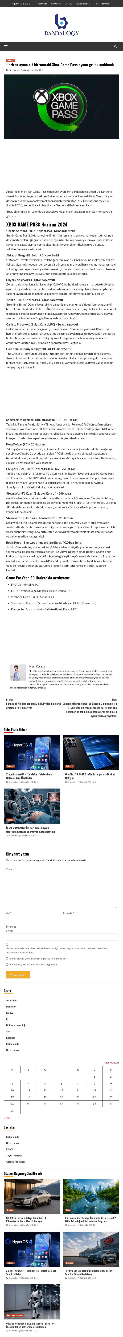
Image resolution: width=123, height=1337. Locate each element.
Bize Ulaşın (56, 3)
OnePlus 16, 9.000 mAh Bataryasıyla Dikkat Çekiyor (90, 776)
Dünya (9, 1012)
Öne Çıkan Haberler (15, 1315)
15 (94, 1090)
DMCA (68, 3)
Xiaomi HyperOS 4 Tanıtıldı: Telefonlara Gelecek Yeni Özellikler (29, 776)
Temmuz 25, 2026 (27, 835)
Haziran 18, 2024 (30, 70)
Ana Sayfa (11, 1000)
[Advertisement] (61, 165)
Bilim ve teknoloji (15, 1025)
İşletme (10, 1210)
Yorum (11, 869)
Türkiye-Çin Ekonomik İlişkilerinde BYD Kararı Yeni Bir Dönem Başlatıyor (88, 1272)
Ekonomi (69, 1263)
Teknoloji (10, 60)
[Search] (116, 46)
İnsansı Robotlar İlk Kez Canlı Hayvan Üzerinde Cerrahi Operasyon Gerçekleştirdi (31, 830)
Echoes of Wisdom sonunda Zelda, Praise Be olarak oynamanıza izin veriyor (33, 704)
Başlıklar (11, 1006)
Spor (8, 1031)
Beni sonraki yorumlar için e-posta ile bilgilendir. (38, 958)
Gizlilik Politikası (102, 3)
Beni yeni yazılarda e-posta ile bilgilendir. (34, 964)
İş (7, 1019)
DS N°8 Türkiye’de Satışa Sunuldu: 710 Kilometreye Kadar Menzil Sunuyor (26, 1219)
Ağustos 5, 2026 (85, 782)
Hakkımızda (41, 3)
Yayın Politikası (82, 3)
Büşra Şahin (13, 782)
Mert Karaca (14, 70)
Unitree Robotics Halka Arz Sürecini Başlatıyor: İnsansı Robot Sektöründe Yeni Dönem (31, 1325)
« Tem (7, 1117)
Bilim (68, 1210)
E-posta (68, 912)
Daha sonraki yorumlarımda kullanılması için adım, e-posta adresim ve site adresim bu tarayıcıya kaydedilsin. (57, 950)
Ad (8, 912)
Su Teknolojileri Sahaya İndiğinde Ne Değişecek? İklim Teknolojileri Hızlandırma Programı (90, 1219)
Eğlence (11, 1037)
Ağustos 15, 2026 (27, 782)
